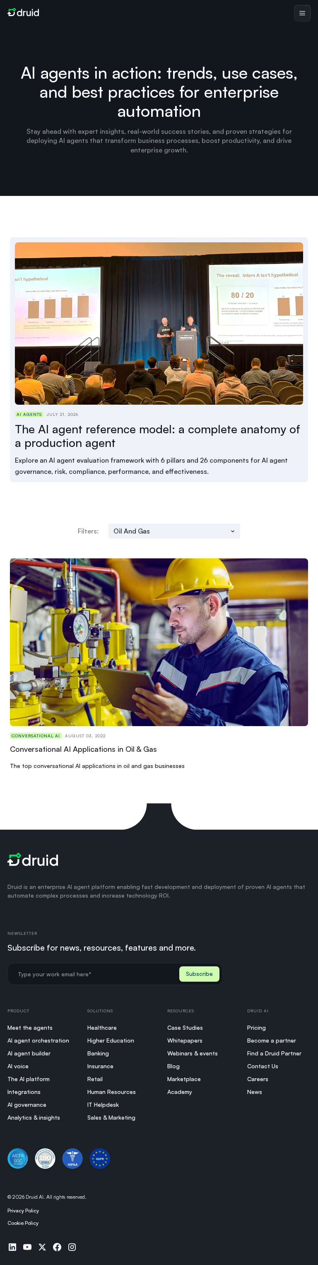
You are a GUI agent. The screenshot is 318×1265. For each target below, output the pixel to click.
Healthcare (102, 1027)
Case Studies (185, 1027)
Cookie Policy (23, 1223)
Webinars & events (192, 1053)
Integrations (24, 1091)
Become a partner (271, 1040)
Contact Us (262, 1065)
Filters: (88, 531)
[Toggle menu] (302, 13)
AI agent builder (29, 1053)
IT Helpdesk (103, 1104)
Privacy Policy (23, 1210)
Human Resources (111, 1091)
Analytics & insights (33, 1117)
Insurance (100, 1065)
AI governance (26, 1104)
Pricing (256, 1027)
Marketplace (184, 1078)
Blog (173, 1065)
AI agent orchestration (38, 1040)
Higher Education (110, 1040)
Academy (179, 1091)
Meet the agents (30, 1027)
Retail (95, 1078)
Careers (257, 1078)
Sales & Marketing (111, 1117)
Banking (98, 1053)
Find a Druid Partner (274, 1053)
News (254, 1091)
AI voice (18, 1065)
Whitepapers (184, 1040)
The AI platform (28, 1078)
